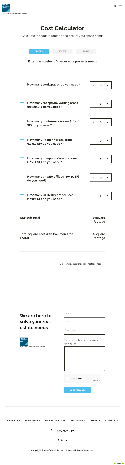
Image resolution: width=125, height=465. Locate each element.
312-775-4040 (64, 430)
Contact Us (111, 420)
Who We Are (13, 420)
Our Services (32, 420)
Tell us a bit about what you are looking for (81, 342)
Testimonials (78, 420)
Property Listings (55, 420)
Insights (95, 420)
